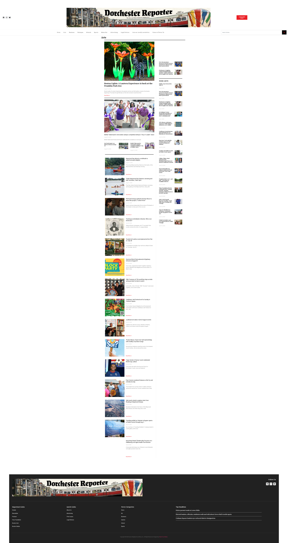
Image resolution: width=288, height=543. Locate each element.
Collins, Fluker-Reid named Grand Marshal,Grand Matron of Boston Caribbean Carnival (166, 160)
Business (71, 32)
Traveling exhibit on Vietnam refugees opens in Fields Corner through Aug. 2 (139, 421)
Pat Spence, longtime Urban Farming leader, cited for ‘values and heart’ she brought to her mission (166, 72)
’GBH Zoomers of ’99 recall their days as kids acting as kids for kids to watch (139, 280)
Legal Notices (125, 32)
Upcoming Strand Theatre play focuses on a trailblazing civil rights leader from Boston (139, 441)
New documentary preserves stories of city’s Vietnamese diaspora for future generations (166, 64)
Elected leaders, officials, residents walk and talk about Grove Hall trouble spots (204, 514)
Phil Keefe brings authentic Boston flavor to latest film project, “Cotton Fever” (139, 199)
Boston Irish (15, 523)
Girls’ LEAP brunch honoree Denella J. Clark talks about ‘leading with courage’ (165, 201)
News (58, 32)
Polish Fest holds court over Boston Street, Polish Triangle (166, 221)
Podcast (14, 516)
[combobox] (251, 32)
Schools (88, 32)
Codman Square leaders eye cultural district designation (195, 518)
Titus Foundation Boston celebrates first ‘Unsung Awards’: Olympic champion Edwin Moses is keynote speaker (166, 190)
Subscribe (104, 32)
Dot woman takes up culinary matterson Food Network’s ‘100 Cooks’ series (165, 170)
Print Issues (70, 516)
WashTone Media (163, 536)
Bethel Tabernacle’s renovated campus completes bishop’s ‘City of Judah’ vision (129, 134)
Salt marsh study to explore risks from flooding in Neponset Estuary (137, 401)
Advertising (114, 32)
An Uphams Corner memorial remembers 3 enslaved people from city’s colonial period (165, 114)
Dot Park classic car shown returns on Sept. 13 (110, 145)
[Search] (284, 32)
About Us (69, 510)
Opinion (123, 520)
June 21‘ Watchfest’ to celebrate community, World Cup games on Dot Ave (165, 211)
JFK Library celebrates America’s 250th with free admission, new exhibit (165, 124)
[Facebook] (3, 17)
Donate (14, 510)
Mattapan (80, 32)
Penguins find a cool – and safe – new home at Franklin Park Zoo (166, 180)
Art (122, 513)
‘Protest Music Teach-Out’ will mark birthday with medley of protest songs (139, 340)
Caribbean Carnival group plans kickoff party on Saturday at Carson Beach (165, 133)
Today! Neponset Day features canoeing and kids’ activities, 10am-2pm (139, 179)
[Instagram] (6, 17)
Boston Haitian (16, 526)
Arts (64, 32)
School (123, 523)
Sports (96, 32)
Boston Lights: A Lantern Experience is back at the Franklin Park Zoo (128, 84)
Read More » (107, 95)
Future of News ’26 (158, 32)
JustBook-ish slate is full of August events (138, 320)
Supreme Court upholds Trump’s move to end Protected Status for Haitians (165, 142)
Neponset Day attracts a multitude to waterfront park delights (137, 159)
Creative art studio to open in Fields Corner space (166, 151)
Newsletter (15, 513)
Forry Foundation (16, 520)
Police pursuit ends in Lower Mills (188, 510)
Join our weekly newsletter (141, 32)
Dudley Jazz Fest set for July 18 (165, 84)
